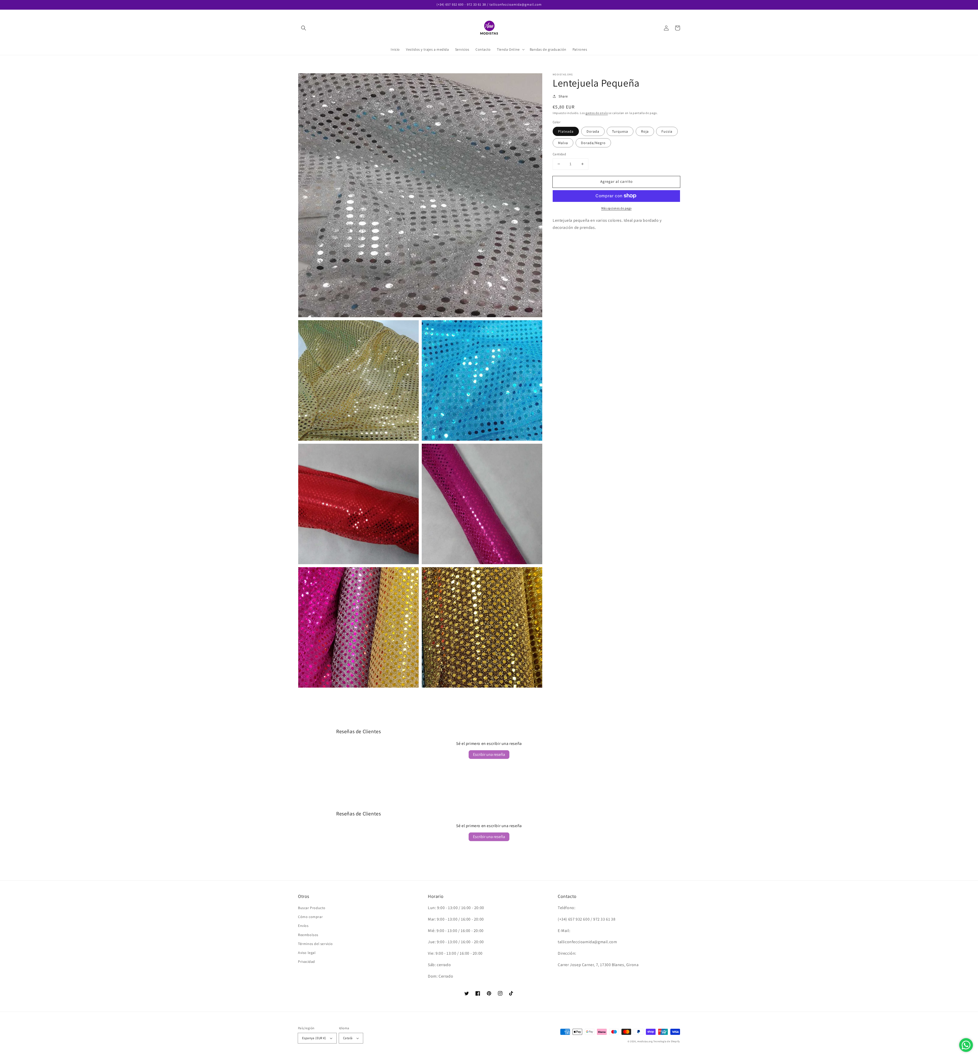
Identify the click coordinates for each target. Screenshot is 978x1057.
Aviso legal (307, 952)
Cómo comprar (310, 916)
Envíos (303, 925)
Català (347, 1038)
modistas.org (645, 1041)
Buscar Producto (311, 908)
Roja (645, 131)
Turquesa (620, 131)
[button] (303, 28)
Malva (563, 143)
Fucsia (666, 131)
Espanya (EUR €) (314, 1038)
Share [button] (563, 96)
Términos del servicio (315, 943)
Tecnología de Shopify (666, 1041)
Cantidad (559, 154)
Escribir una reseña (489, 754)
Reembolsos (308, 935)
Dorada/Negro (593, 143)
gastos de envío (597, 113)
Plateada (566, 131)
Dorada (593, 131)
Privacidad (306, 961)
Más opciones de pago (616, 208)
